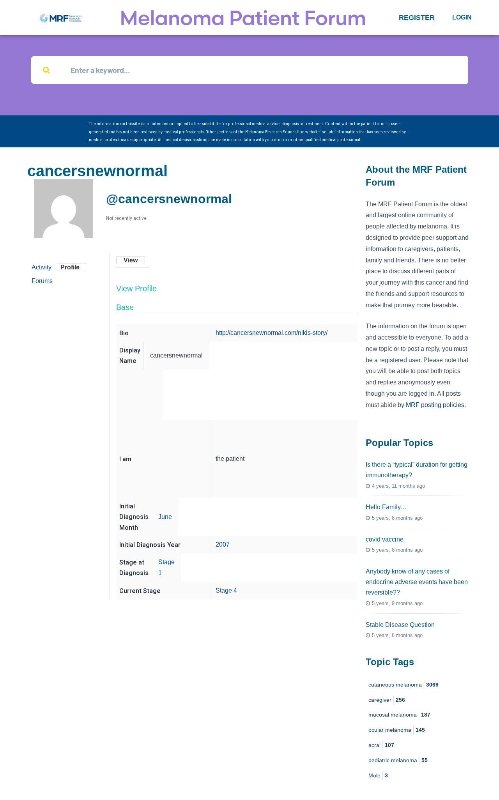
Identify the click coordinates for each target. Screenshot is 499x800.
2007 (223, 544)
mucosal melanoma (399, 715)
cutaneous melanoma (403, 684)
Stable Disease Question (400, 624)
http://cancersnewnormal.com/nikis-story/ (271, 332)
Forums (42, 281)
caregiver (386, 700)
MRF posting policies (435, 405)
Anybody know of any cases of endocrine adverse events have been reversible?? (417, 582)
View (131, 260)
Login (462, 17)
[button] (416, 17)
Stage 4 (226, 590)
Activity (41, 267)
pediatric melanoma (398, 760)
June (165, 516)
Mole (378, 775)
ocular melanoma (396, 730)
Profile (70, 267)
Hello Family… (386, 507)
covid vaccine (384, 539)
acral (381, 745)
